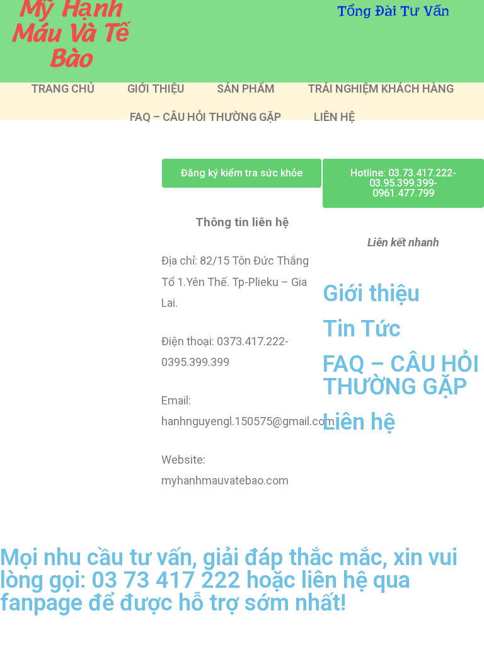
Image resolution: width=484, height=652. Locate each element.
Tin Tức (362, 329)
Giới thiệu (371, 293)
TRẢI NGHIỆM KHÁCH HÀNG (381, 89)
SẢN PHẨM (246, 89)
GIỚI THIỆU (155, 89)
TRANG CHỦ (63, 89)
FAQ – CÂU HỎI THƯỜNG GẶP (205, 117)
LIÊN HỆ (334, 117)
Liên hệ (359, 422)
